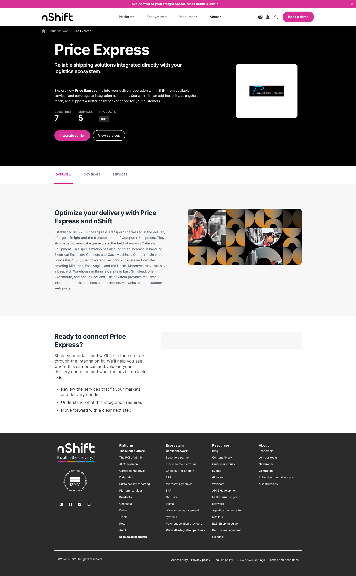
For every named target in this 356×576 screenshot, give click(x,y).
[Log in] (267, 16)
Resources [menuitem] (221, 445)
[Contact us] (260, 16)
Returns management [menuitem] (226, 530)
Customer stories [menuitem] (223, 464)
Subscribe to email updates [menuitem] (277, 477)
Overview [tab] (63, 174)
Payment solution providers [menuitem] (184, 523)
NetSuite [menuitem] (171, 497)
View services (109, 135)
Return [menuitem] (123, 523)
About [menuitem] (264, 445)
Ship (104, 119)
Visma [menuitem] (170, 503)
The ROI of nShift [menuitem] (130, 457)
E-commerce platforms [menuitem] (181, 464)
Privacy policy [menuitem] (200, 560)
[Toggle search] (276, 17)
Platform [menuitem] (126, 445)
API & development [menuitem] (225, 490)
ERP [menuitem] (168, 477)
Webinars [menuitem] (218, 484)
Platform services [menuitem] (131, 490)
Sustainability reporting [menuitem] (134, 484)
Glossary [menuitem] (218, 477)
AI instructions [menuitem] (268, 484)
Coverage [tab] (92, 174)
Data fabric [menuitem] (126, 477)
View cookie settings (251, 560)
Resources (187, 17)
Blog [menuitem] (215, 451)
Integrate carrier (72, 135)
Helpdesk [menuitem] (218, 536)
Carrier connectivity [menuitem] (132, 470)
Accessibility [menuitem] (179, 560)
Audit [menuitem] (122, 530)
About (214, 17)
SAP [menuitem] (168, 490)
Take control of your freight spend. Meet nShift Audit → (174, 4)
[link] (76, 452)
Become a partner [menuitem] (178, 457)
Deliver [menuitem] (124, 510)
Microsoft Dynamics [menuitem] (179, 484)
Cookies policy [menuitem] (223, 560)
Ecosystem (155, 17)
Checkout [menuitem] (125, 503)
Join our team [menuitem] (268, 457)
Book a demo (298, 17)
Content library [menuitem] (222, 457)
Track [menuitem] (123, 517)
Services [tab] (119, 174)
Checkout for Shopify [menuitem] (180, 470)
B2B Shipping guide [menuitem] (225, 523)
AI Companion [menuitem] (128, 464)
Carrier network (58, 30)
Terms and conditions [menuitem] (284, 560)
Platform (125, 17)
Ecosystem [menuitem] (175, 445)
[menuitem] (132, 451)
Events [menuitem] (216, 470)
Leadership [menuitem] (266, 451)
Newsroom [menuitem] (266, 464)
